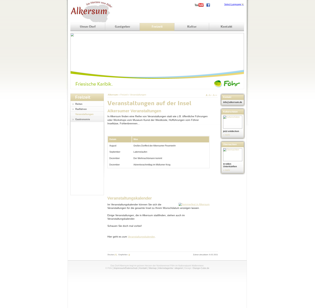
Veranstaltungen (138, 94)
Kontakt (226, 26)
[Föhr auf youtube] (200, 5)
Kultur (192, 26)
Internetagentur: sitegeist (170, 268)
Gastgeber (122, 26)
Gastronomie (82, 119)
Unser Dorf (88, 26)
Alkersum (113, 94)
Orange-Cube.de (200, 268)
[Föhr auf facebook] (209, 5)
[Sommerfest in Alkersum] (194, 204)
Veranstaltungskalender (141, 236)
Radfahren (81, 109)
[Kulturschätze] (233, 122)
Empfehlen (123, 255)
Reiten (78, 104)
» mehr (226, 135)
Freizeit (157, 26)
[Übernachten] (233, 154)
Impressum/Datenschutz (126, 268)
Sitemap (152, 268)
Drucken (111, 255)
